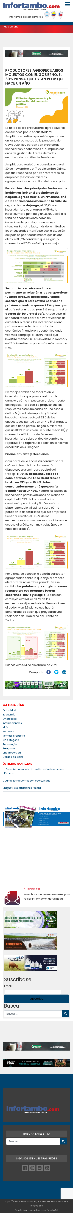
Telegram (9, 748)
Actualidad (9, 710)
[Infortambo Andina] (54, 15)
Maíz (5, 727)
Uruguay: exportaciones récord (22, 788)
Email (8, 986)
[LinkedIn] (39, 1168)
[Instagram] (32, 1168)
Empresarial (10, 719)
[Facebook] (25, 1168)
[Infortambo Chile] (61, 15)
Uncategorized (12, 752)
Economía (9, 714)
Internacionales (12, 723)
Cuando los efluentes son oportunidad (26, 780)
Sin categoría (11, 740)
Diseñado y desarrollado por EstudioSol (36, 1210)
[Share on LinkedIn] (64, 672)
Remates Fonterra (14, 735)
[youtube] (47, 1168)
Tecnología (10, 744)
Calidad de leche (13, 757)
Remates (8, 731)
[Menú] (67, 4)
